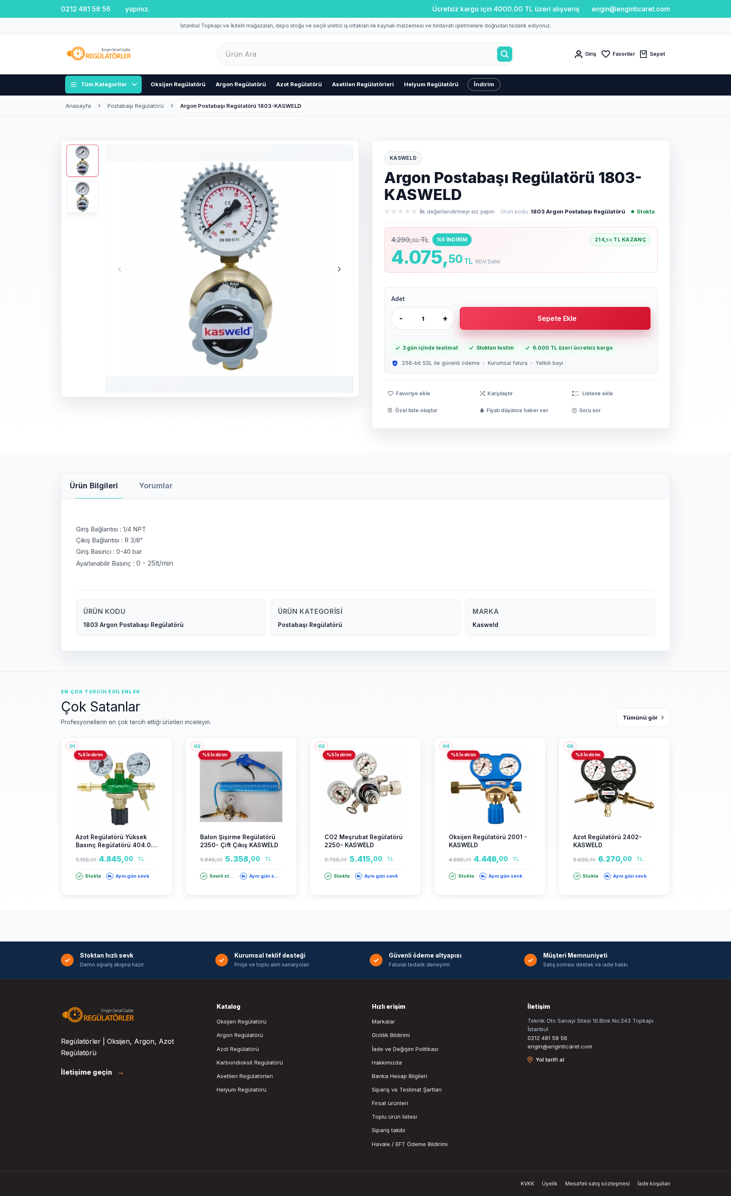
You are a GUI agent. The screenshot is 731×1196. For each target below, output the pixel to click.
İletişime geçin (92, 1072)
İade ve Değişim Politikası (405, 1048)
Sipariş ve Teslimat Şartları (407, 1089)
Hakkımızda (387, 1062)
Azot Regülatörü (299, 84)
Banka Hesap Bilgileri (399, 1076)
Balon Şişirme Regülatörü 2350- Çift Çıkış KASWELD (239, 841)
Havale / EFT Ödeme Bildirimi (410, 1144)
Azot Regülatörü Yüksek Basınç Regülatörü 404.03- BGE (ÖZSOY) (117, 841)
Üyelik (550, 1183)
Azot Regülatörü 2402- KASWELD (607, 841)
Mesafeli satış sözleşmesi (597, 1183)
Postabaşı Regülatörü (135, 105)
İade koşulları (654, 1183)
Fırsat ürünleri (390, 1103)
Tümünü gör (640, 717)
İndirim (484, 84)
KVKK (527, 1183)
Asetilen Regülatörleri (363, 84)
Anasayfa (78, 105)
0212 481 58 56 (547, 1038)
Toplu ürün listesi (394, 1116)
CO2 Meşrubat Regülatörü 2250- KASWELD (363, 841)
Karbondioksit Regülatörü (250, 1062)
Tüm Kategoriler (104, 84)
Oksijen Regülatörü (178, 84)
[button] (339, 269)
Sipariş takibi (388, 1130)
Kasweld (403, 158)
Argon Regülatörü (241, 84)
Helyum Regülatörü (431, 84)
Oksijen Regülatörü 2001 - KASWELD (488, 841)
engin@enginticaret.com (560, 1046)
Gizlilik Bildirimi (391, 1035)
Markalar (383, 1021)
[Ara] (504, 54)
